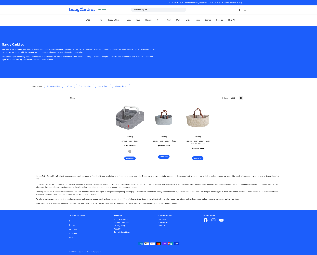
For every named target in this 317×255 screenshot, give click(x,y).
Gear (159, 20)
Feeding (99, 20)
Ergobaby (73, 229)
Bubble (72, 225)
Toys (138, 20)
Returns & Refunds (121, 223)
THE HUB (101, 9)
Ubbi (71, 238)
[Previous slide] (70, 2)
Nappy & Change (114, 20)
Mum (178, 20)
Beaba (72, 221)
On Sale (161, 226)
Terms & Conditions (122, 232)
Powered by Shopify (94, 252)
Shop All (231, 20)
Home (197, 20)
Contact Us (163, 223)
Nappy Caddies (53, 86)
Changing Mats (85, 86)
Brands (208, 20)
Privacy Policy (119, 226)
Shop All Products (121, 219)
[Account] (239, 9)
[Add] (176, 130)
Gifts (188, 20)
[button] (234, 98)
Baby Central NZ (81, 252)
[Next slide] (245, 2)
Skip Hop (73, 234)
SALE (88, 20)
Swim (169, 20)
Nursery (148, 20)
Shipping (162, 219)
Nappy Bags (103, 86)
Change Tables (121, 86)
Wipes (69, 86)
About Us (117, 229)
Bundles (219, 20)
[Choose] (142, 130)
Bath (129, 20)
